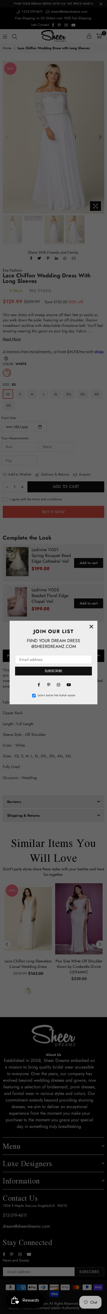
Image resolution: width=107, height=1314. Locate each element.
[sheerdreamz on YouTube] (68, 684)
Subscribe (53, 670)
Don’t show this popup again (56, 695)
